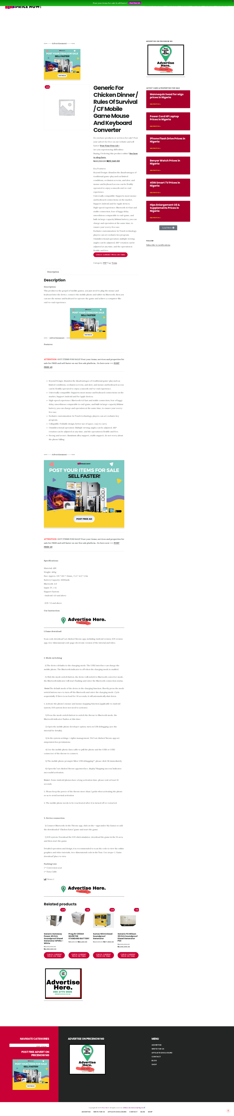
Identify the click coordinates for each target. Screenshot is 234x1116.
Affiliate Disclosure (162, 1053)
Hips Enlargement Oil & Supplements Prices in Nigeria (165, 208)
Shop (154, 1064)
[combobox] (29, 1045)
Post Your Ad (135, 3)
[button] (168, 227)
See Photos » (155, 104)
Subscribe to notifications (158, 245)
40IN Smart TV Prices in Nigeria (165, 184)
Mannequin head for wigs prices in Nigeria (167, 96)
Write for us (158, 1049)
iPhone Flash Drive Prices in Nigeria (167, 140)
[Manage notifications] (228, 1111)
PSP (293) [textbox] (41, 1046)
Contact (156, 1056)
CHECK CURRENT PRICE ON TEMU (110, 254)
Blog (154, 1060)
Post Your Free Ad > (109, 145)
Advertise (156, 1045)
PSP (105, 263)
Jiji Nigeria (139, 1108)
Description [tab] (53, 272)
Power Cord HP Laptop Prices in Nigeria (164, 118)
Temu (114, 263)
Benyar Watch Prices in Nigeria (165, 162)
